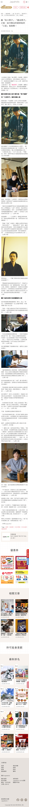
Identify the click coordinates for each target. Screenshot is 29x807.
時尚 (14, 769)
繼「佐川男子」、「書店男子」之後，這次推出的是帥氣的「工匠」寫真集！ (14, 14)
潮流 (2, 767)
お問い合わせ (5, 784)
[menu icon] (1, 2)
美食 (2, 769)
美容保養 (15, 766)
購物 (14, 771)
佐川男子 (14, 77)
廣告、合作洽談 (5, 782)
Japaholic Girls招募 (19, 780)
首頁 (2, 13)
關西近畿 (23, 7)
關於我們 (3, 779)
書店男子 (14, 85)
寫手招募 (3, 780)
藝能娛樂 (8, 13)
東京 (15, 7)
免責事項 (15, 779)
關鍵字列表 (16, 782)
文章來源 (13, 534)
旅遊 (14, 767)
